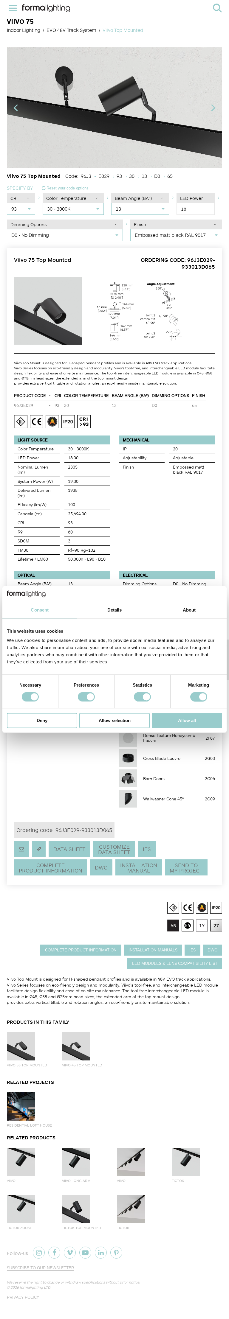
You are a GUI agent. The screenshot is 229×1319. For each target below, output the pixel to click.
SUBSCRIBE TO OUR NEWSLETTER (40, 1267)
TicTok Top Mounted (81, 1227)
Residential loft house (29, 1125)
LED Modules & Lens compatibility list (174, 963)
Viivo (11, 1180)
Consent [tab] (40, 609)
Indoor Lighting (23, 30)
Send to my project (186, 868)
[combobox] (21, 208)
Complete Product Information (50, 868)
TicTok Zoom (19, 1227)
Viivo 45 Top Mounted (82, 1065)
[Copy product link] (39, 849)
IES (147, 849)
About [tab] (189, 609)
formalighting (46, 8)
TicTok (178, 1180)
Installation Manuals (153, 949)
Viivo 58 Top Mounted (27, 1065)
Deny (42, 720)
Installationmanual (138, 868)
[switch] (86, 697)
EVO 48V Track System (71, 30)
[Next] (212, 107)
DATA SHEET (69, 849)
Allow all (187, 720)
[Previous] (16, 107)
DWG (101, 867)
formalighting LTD (35, 1287)
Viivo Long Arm (76, 1180)
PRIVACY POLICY (23, 1297)
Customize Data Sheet (114, 849)
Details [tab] (114, 609)
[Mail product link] (21, 849)
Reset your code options (67, 188)
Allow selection (115, 720)
